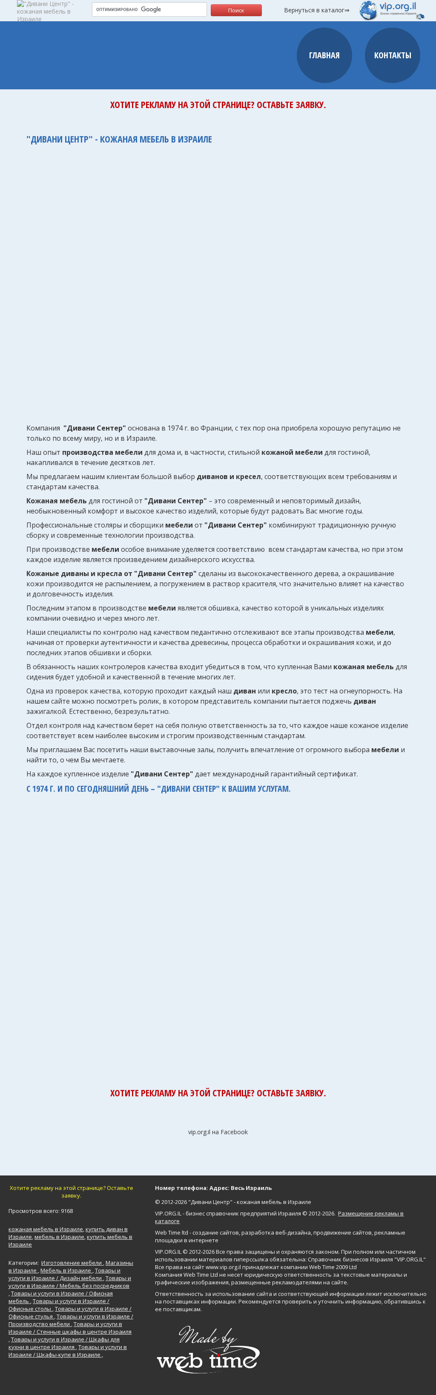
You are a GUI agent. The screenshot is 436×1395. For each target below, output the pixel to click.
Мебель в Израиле (66, 1270)
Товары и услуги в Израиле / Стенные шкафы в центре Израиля (70, 1327)
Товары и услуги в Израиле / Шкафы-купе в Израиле (68, 1350)
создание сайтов (215, 1232)
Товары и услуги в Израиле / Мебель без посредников (70, 1281)
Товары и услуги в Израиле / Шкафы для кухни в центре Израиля (64, 1343)
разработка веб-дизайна (276, 1232)
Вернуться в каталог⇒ (317, 10)
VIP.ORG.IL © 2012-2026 (185, 1251)
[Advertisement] (218, 279)
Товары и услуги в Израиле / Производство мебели (71, 1320)
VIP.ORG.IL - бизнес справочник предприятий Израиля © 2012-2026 (244, 1213)
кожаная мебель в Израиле (46, 1229)
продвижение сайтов (342, 1232)
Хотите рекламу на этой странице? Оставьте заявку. (218, 104)
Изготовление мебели (72, 1263)
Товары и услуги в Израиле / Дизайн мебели (64, 1274)
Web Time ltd (171, 1232)
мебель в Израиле (59, 1237)
